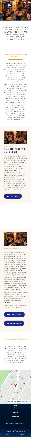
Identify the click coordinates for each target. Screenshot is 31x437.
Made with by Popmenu (13, 431)
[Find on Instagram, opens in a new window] (15, 407)
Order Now (22, 434)
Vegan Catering (14, 314)
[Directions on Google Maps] (15, 386)
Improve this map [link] (26, 401)
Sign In (7, 434)
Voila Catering (14, 323)
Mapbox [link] (11, 401)
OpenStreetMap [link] (17, 401)
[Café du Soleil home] (8, 4)
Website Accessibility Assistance (15, 423)
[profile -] (25, 2)
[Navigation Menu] (29, 2)
